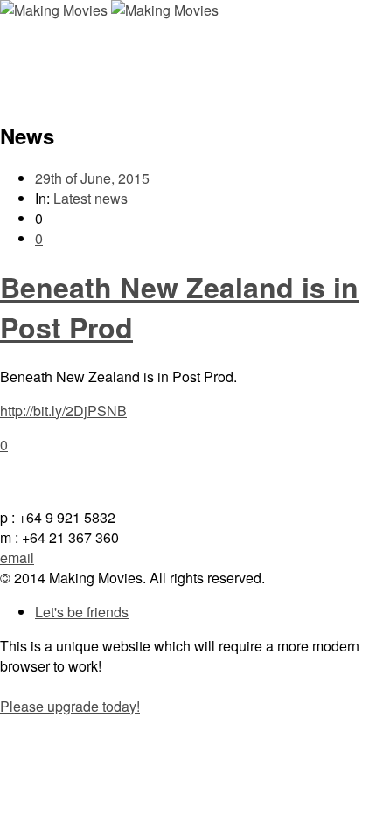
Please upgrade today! (70, 706)
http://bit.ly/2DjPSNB (63, 411)
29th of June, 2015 (92, 178)
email (17, 557)
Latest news (90, 198)
